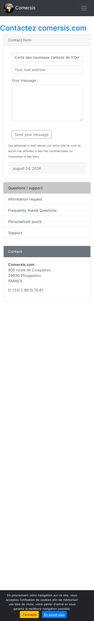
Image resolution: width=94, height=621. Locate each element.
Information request (25, 199)
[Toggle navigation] (84, 8)
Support (15, 232)
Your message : (25, 80)
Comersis (24, 8)
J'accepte (29, 614)
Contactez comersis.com (43, 28)
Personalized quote (25, 221)
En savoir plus (54, 614)
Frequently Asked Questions (32, 210)
